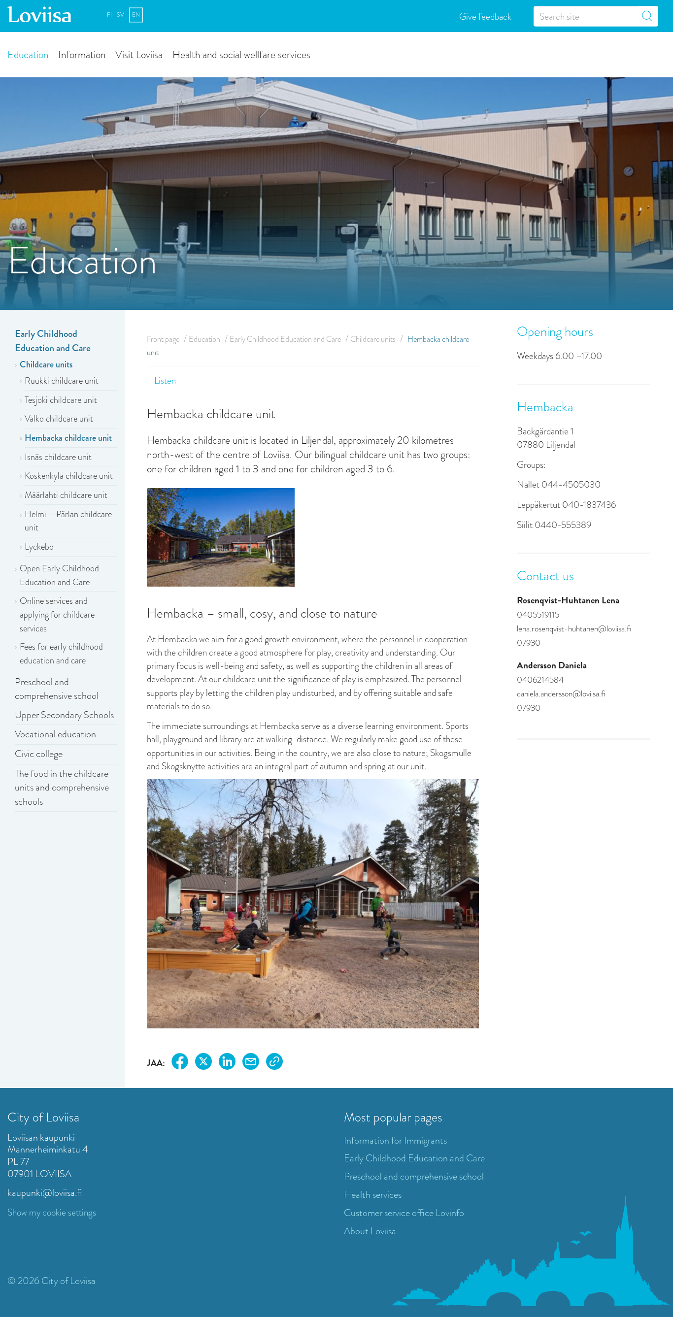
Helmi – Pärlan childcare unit (68, 521)
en (136, 14)
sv (120, 14)
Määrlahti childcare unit (66, 495)
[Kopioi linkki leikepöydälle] (274, 1063)
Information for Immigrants (395, 1140)
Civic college (39, 754)
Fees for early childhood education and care (61, 653)
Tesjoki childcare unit (61, 400)
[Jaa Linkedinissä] (227, 1063)
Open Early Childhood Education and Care (59, 575)
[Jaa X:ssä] (203, 1063)
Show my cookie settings (51, 1212)
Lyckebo (39, 546)
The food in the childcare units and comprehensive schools (62, 787)
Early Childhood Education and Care (53, 341)
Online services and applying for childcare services (57, 614)
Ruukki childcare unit (62, 380)
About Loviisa (370, 1231)
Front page (163, 339)
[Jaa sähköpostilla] (251, 1063)
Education (27, 54)
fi (109, 14)
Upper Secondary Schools (64, 715)
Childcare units (46, 364)
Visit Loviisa (139, 54)
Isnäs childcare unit (58, 457)
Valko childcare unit (59, 418)
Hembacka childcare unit (68, 437)
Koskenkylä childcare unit (69, 475)
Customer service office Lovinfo (404, 1213)
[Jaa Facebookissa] (180, 1063)
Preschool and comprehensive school (57, 689)
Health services (373, 1194)
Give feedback (485, 16)
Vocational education (55, 734)
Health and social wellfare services (241, 54)
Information (81, 54)
